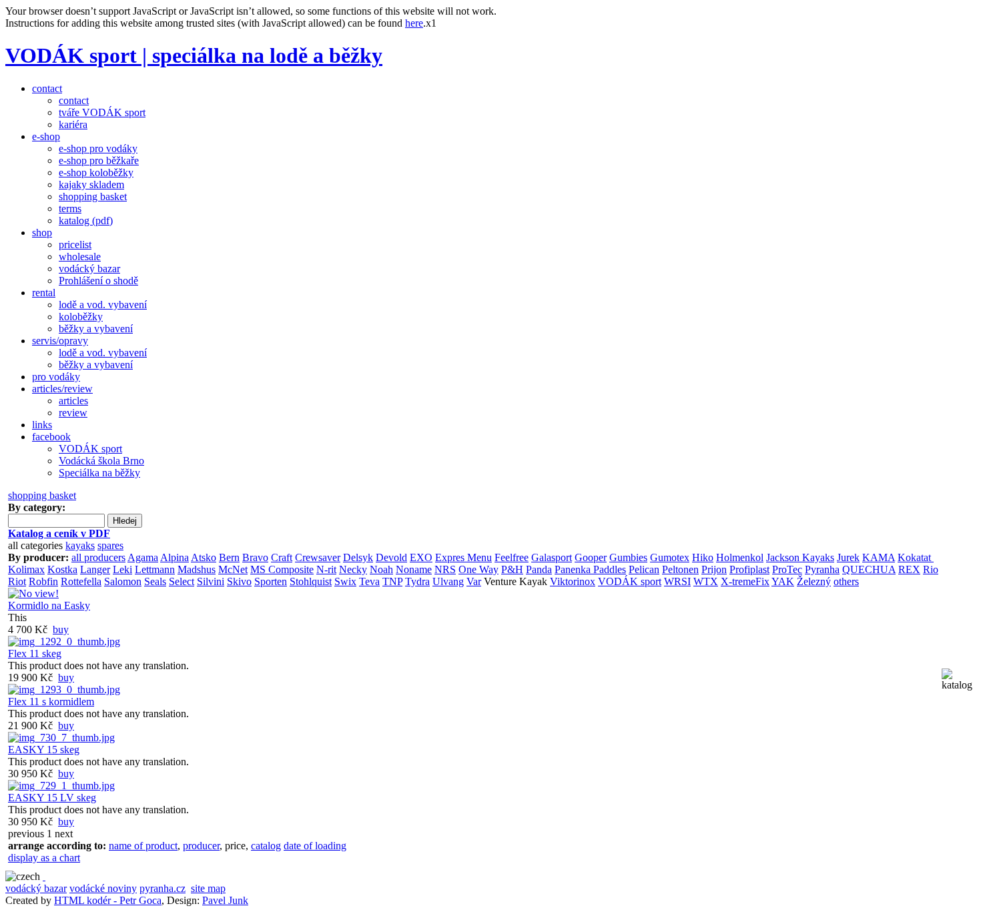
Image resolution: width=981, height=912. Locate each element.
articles (73, 400)
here (414, 23)
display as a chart (44, 857)
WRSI (677, 581)
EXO (421, 557)
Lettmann (155, 569)
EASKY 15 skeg (43, 749)
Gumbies (628, 557)
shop (42, 232)
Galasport (551, 557)
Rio (930, 569)
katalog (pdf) (86, 220)
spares (110, 545)
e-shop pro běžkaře (99, 160)
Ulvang (448, 581)
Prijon (714, 569)
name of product (143, 845)
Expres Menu (463, 557)
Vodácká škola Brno (101, 460)
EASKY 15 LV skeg (52, 797)
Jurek (848, 557)
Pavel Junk (225, 900)
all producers (98, 557)
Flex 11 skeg (34, 653)
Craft (281, 557)
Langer (95, 569)
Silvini (210, 581)
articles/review (62, 388)
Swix (345, 581)
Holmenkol (739, 557)
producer (201, 845)
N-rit (326, 569)
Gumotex (669, 557)
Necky (353, 569)
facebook (51, 436)
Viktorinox (572, 581)
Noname (414, 569)
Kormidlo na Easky (49, 605)
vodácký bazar (89, 268)
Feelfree (512, 557)
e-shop (46, 136)
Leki (122, 569)
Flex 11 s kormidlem (51, 701)
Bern (229, 557)
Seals (155, 581)
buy (61, 629)
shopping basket (93, 196)
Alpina (174, 557)
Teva (369, 581)
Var (473, 581)
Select (181, 581)
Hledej (125, 521)
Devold (391, 557)
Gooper (591, 557)
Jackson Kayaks (800, 557)
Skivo (239, 581)
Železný (814, 581)
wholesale (80, 256)
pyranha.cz (162, 888)
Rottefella (81, 581)
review (73, 412)
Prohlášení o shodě (98, 280)
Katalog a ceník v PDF (59, 533)
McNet (233, 569)
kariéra (73, 124)
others (846, 581)
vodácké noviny (103, 888)
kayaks (80, 545)
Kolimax (26, 569)
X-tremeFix (745, 581)
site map (208, 888)
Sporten (270, 581)
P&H (512, 569)
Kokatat (916, 557)
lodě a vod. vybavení (103, 304)
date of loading (315, 845)
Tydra (417, 581)
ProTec (787, 569)
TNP (392, 581)
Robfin (43, 581)
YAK (782, 581)
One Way (478, 569)
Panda (539, 569)
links (42, 424)
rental (43, 292)
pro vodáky (56, 376)
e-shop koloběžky (96, 172)
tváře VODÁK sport (102, 112)
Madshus (197, 569)
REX (909, 569)
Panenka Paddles (590, 569)
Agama (142, 557)
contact (47, 88)
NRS (445, 569)
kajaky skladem (91, 184)
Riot (17, 581)
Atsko (203, 557)
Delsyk (358, 557)
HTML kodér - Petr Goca (107, 900)
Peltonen (680, 569)
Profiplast (749, 569)
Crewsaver (317, 557)
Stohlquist (311, 581)
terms (70, 208)
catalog (266, 845)
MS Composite (282, 569)
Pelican (644, 569)
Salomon (122, 581)
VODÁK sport (90, 448)
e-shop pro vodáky (98, 148)
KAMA (878, 557)
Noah (381, 569)
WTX (705, 581)
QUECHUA (869, 569)
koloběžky (81, 316)
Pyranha (822, 569)
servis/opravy (60, 340)
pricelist (75, 244)
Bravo (255, 557)
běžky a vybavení (96, 328)
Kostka (62, 569)
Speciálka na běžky (99, 472)
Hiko (702, 557)
